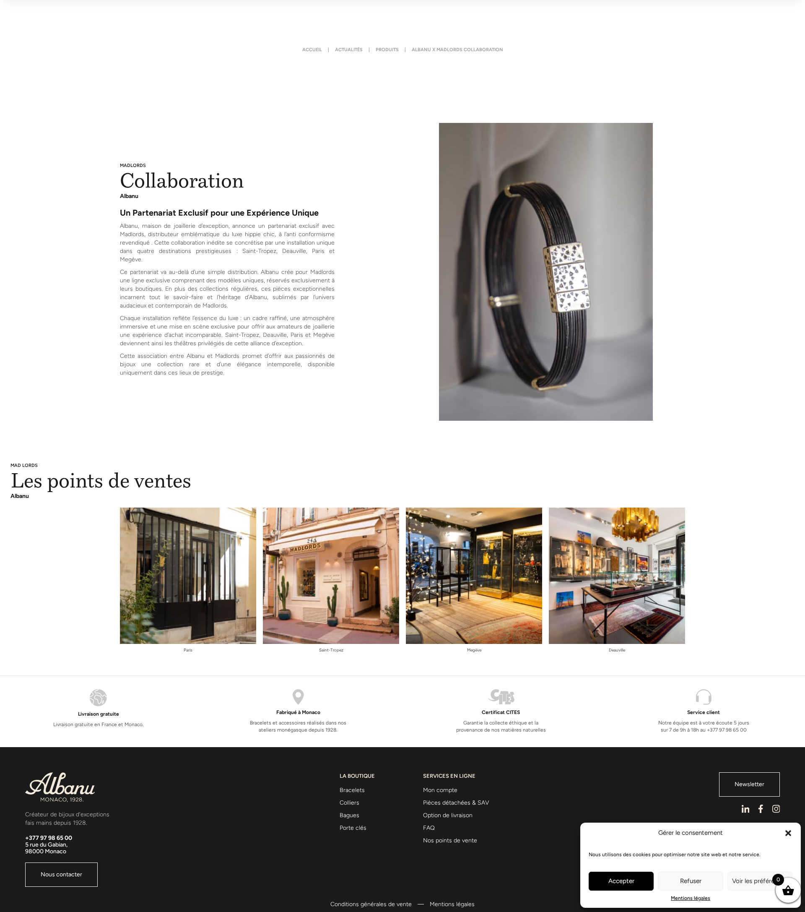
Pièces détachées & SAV (456, 802)
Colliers (349, 802)
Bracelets (352, 790)
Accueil (312, 50)
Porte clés (353, 827)
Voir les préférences (759, 881)
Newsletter (749, 784)
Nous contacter (61, 874)
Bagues (349, 815)
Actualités (349, 50)
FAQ (429, 827)
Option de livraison (448, 815)
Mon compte (440, 790)
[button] (788, 833)
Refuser (690, 881)
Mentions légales (690, 898)
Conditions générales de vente (371, 904)
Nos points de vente (450, 840)
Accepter (621, 881)
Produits (387, 50)
